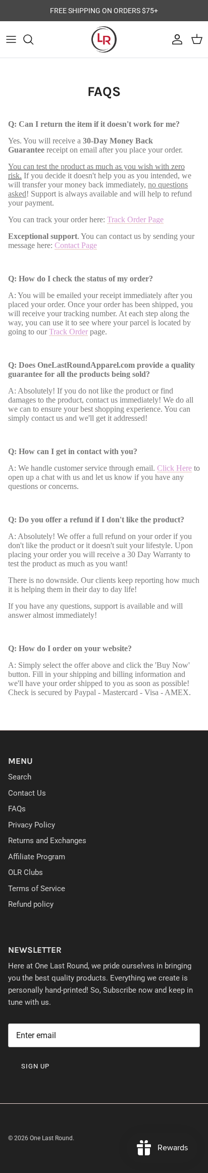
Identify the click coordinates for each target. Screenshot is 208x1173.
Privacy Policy (31, 824)
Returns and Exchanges (47, 840)
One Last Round (51, 1138)
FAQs (17, 808)
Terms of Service (36, 888)
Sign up (35, 1066)
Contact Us (27, 793)
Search (19, 776)
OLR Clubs (25, 872)
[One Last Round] (104, 39)
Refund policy (31, 904)
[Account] (175, 39)
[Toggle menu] (11, 39)
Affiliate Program (36, 856)
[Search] (33, 39)
